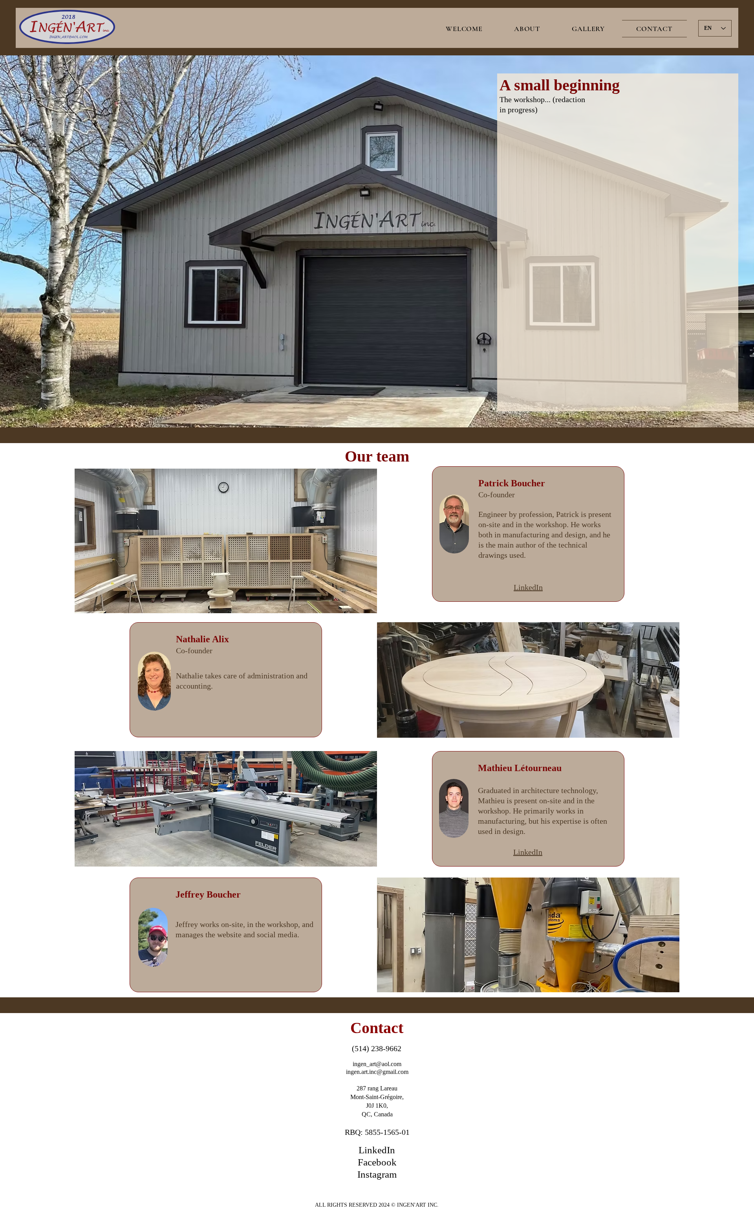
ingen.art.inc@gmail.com (377, 1071)
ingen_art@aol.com (377, 1064)
